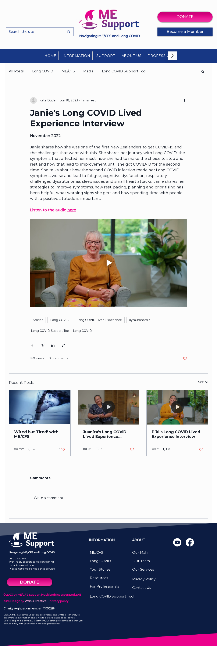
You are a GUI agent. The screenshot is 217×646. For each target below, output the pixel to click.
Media (88, 71)
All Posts (16, 71)
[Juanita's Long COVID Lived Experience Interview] (108, 407)
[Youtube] (177, 542)
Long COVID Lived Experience (99, 320)
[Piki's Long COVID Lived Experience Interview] (177, 407)
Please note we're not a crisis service (32, 568)
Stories (38, 320)
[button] (76, 55)
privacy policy (59, 601)
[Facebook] (190, 542)
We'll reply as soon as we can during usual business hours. (31, 563)
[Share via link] (63, 345)
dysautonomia (139, 320)
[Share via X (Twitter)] (42, 345)
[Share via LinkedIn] (53, 345)
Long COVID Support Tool (124, 71)
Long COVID (42, 71)
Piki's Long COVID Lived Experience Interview (176, 434)
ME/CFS (68, 71)
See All (203, 382)
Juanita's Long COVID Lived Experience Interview (105, 434)
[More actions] (184, 100)
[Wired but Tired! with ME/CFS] (39, 407)
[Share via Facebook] (32, 345)
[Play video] (108, 263)
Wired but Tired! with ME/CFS (36, 434)
